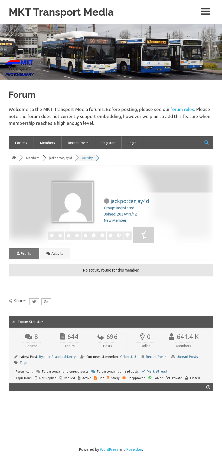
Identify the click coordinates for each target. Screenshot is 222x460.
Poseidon (134, 449)
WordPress (109, 449)
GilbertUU (128, 356)
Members (47, 143)
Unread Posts (187, 356)
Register (108, 143)
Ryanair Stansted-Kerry (57, 356)
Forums (21, 143)
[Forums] (14, 157)
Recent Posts (78, 143)
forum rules (182, 109)
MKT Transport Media (61, 12)
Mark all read (156, 371)
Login (132, 143)
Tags (23, 362)
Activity (57, 253)
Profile (25, 253)
